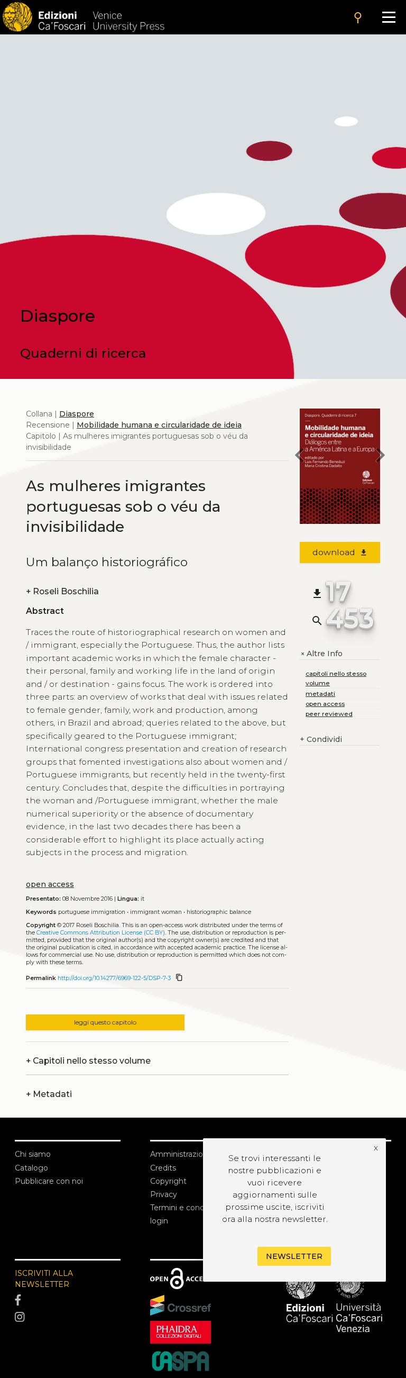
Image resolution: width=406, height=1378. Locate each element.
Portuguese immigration (91, 912)
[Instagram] (68, 1317)
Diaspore (76, 414)
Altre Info (321, 654)
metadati (320, 693)
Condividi (321, 739)
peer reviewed (329, 714)
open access (50, 884)
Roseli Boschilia (62, 591)
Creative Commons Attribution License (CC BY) (100, 932)
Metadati (49, 1094)
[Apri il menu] (389, 17)
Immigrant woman (156, 912)
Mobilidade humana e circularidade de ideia (159, 425)
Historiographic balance (219, 912)
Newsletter (294, 1256)
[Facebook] (68, 1300)
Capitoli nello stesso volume (88, 1060)
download (340, 552)
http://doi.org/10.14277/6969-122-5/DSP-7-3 (114, 978)
